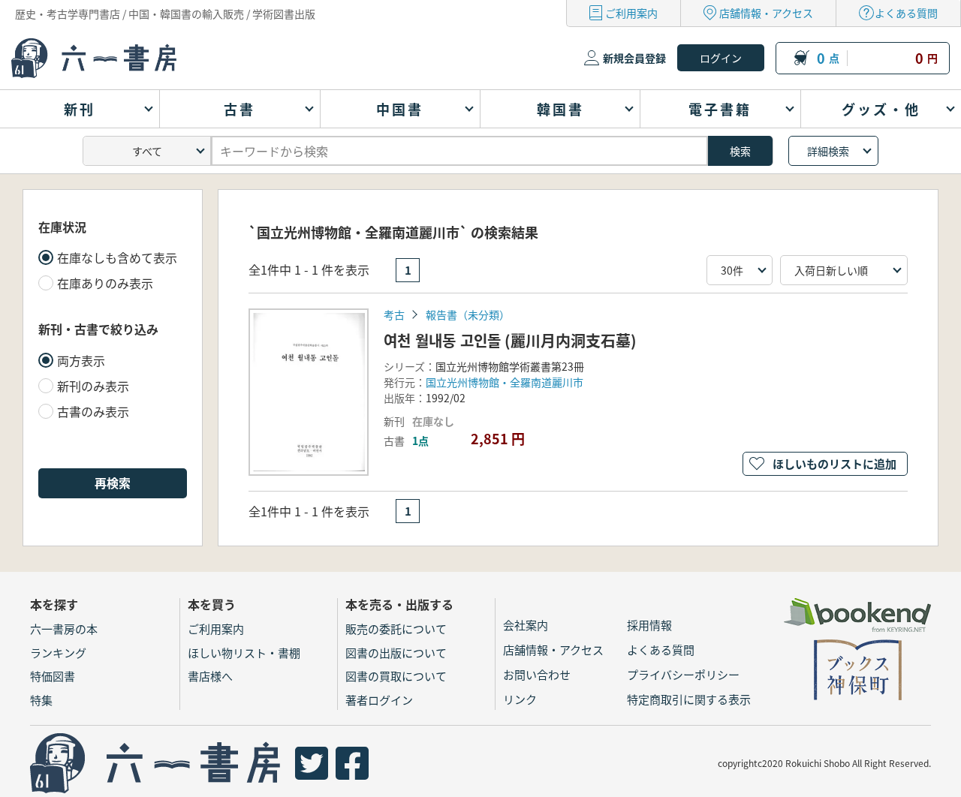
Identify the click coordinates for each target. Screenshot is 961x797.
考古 (394, 314)
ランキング (58, 652)
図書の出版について (396, 652)
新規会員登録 (634, 57)
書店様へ (210, 676)
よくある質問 (906, 12)
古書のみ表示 (93, 411)
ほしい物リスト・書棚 (244, 652)
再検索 (113, 483)
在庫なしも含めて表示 (117, 257)
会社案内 (525, 625)
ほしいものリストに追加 (834, 463)
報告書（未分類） (468, 314)
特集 (41, 700)
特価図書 (52, 676)
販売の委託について (396, 628)
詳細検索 (828, 150)
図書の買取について (396, 676)
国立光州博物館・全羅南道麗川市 (504, 381)
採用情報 (649, 625)
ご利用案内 (631, 12)
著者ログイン (379, 700)
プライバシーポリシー (683, 674)
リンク (520, 699)
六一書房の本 (64, 628)
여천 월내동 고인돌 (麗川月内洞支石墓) (510, 340)
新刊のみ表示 (93, 386)
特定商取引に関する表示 (689, 699)
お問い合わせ (537, 674)
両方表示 (81, 360)
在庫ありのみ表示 (105, 283)
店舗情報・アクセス (766, 12)
